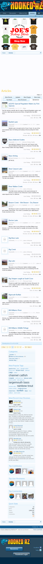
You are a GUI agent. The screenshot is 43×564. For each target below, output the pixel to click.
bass (18, 368)
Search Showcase (7, 16)
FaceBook (36, 547)
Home (4, 13)
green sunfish (12, 380)
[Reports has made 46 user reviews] (18, 484)
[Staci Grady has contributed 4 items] (25, 471)
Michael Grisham (13, 158)
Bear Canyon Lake (15, 169)
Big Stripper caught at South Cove (21, 279)
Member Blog (12, 360)
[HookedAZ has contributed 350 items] (12, 471)
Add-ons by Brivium (23, 529)
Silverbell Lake (17, 438)
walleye (11, 392)
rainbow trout (25, 385)
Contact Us (35, 527)
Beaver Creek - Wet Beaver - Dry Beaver (23, 203)
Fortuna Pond (17, 401)
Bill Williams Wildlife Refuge (18, 328)
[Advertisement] (21, 71)
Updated (18, 97)
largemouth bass (19, 382)
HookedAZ (11, 108)
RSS (33, 516)
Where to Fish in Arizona (16, 356)
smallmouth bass (22, 388)
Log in (38, 1)
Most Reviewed (22, 99)
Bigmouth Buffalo (15, 295)
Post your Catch (30, 158)
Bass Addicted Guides (17, 140)
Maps (24, 108)
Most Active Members (20, 16)
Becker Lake (13, 220)
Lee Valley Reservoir (18, 451)
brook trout (12, 370)
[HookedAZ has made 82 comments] (12, 496)
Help (40, 527)
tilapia (26, 390)
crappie (11, 378)
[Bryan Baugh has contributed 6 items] (18, 471)
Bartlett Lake (13, 122)
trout (30, 390)
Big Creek (12, 249)
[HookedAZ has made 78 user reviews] (12, 484)
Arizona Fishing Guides (28, 142)
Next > (29, 347)
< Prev (3, 347)
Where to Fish (23, 13)
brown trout (20, 370)
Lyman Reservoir (18, 425)
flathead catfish (28, 378)
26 (25, 347)
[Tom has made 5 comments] (31, 496)
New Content (31, 16)
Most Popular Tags (16, 366)
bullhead (27, 370)
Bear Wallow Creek (15, 186)
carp (10, 372)
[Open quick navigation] (40, 53)
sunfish (20, 390)
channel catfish (18, 375)
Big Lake (12, 261)
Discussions (12, 13)
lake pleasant (20, 380)
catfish (15, 372)
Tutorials (11, 354)
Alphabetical (36, 99)
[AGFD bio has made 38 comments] (18, 496)
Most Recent (8, 97)
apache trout (12, 368)
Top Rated (9, 99)
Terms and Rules (37, 529)
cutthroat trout (19, 378)
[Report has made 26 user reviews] (31, 484)
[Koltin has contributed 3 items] (31, 471)
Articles (32, 13)
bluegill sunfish (24, 368)
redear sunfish (13, 388)
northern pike (12, 386)
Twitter (37, 550)
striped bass (12, 390)
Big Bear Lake (14, 238)
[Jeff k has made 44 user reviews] (25, 484)
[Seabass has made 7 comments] (25, 496)
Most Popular (27, 97)
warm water (17, 392)
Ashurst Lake (17, 409)
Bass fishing (13, 156)
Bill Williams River (15, 310)
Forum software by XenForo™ (9, 529)
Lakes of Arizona (27, 189)
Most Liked (37, 97)
